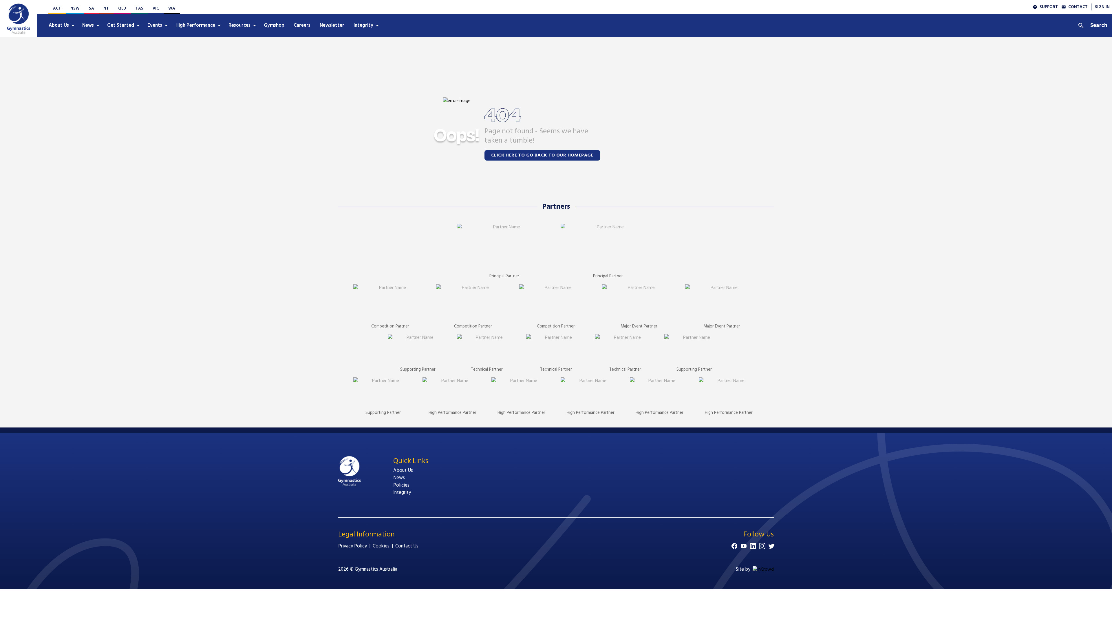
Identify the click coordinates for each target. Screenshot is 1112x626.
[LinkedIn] (753, 546)
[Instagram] (762, 546)
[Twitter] (771, 546)
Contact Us (406, 546)
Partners (556, 207)
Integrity (402, 492)
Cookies (381, 546)
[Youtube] (743, 546)
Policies (401, 485)
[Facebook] (734, 546)
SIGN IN (1102, 7)
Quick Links (410, 461)
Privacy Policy (352, 546)
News (399, 478)
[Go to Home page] (18, 18)
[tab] (61, 25)
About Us (403, 470)
